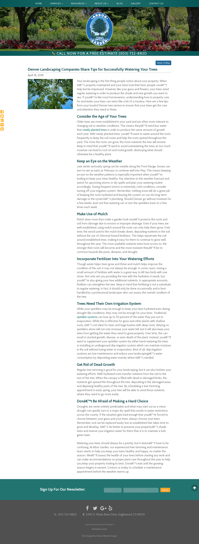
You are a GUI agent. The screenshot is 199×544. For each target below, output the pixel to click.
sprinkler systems (87, 317)
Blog (120, 3)
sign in (111, 524)
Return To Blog (163, 63)
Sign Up (165, 490)
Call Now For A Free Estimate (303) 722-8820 (102, 53)
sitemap (88, 524)
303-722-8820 (67, 514)
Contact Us (156, 3)
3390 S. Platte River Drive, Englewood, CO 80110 (115, 514)
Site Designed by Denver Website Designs (99, 536)
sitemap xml (96, 524)
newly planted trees (95, 129)
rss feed (105, 524)
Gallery (136, 3)
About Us (101, 3)
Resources (78, 3)
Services (56, 3)
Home (38, 3)
